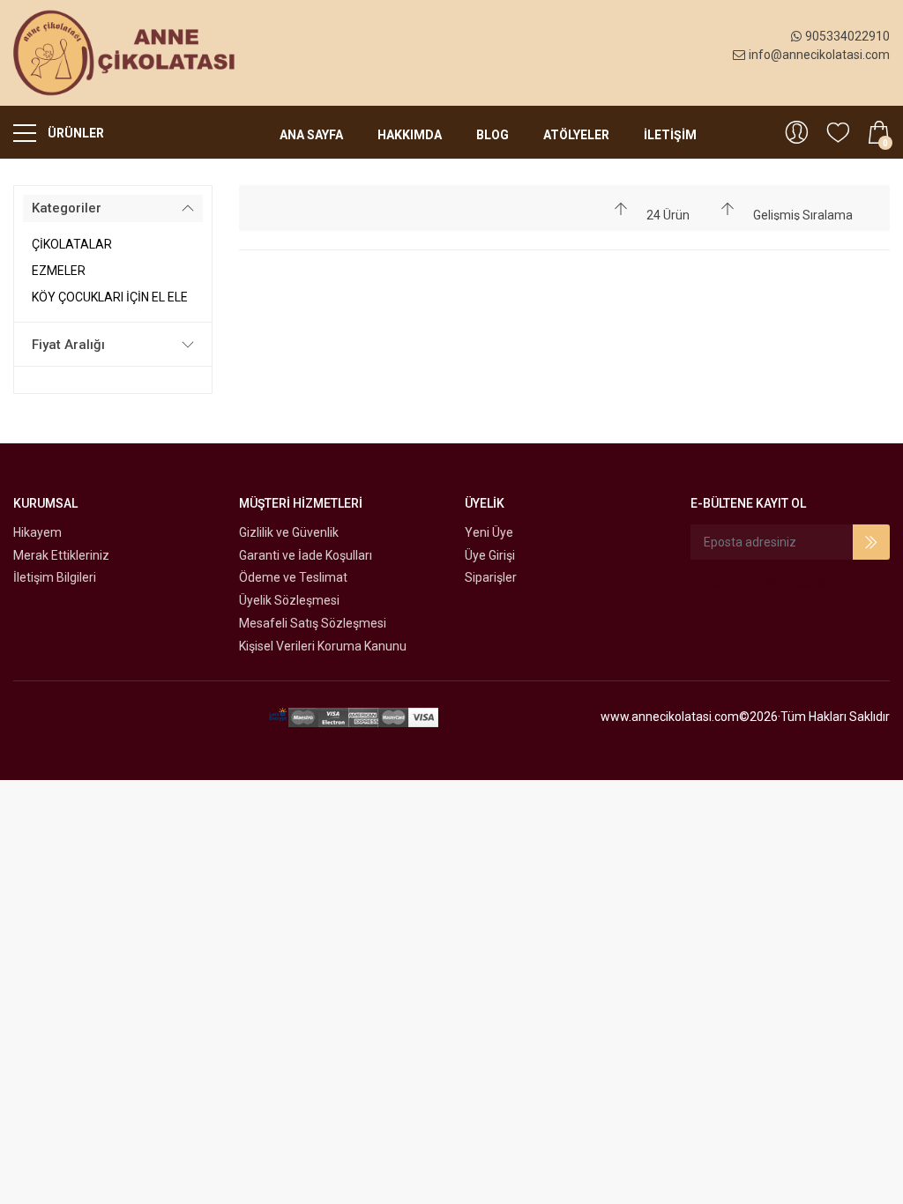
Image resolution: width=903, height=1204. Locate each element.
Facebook (726, 583)
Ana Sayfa (311, 135)
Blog (492, 135)
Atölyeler (576, 135)
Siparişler (491, 577)
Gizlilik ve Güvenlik (289, 532)
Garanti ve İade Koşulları (305, 555)
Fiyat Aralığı (68, 345)
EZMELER (59, 271)
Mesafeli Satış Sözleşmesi (312, 623)
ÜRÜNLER (74, 133)
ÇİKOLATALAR (72, 244)
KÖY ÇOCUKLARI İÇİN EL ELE (110, 297)
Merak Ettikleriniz (61, 555)
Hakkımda (409, 135)
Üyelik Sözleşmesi (289, 600)
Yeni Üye (489, 532)
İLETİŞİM (670, 135)
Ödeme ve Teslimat (293, 577)
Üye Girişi (490, 555)
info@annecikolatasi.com (819, 55)
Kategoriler (66, 208)
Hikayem (37, 532)
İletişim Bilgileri (54, 577)
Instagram (806, 583)
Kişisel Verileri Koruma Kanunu (323, 646)
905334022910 (847, 36)
